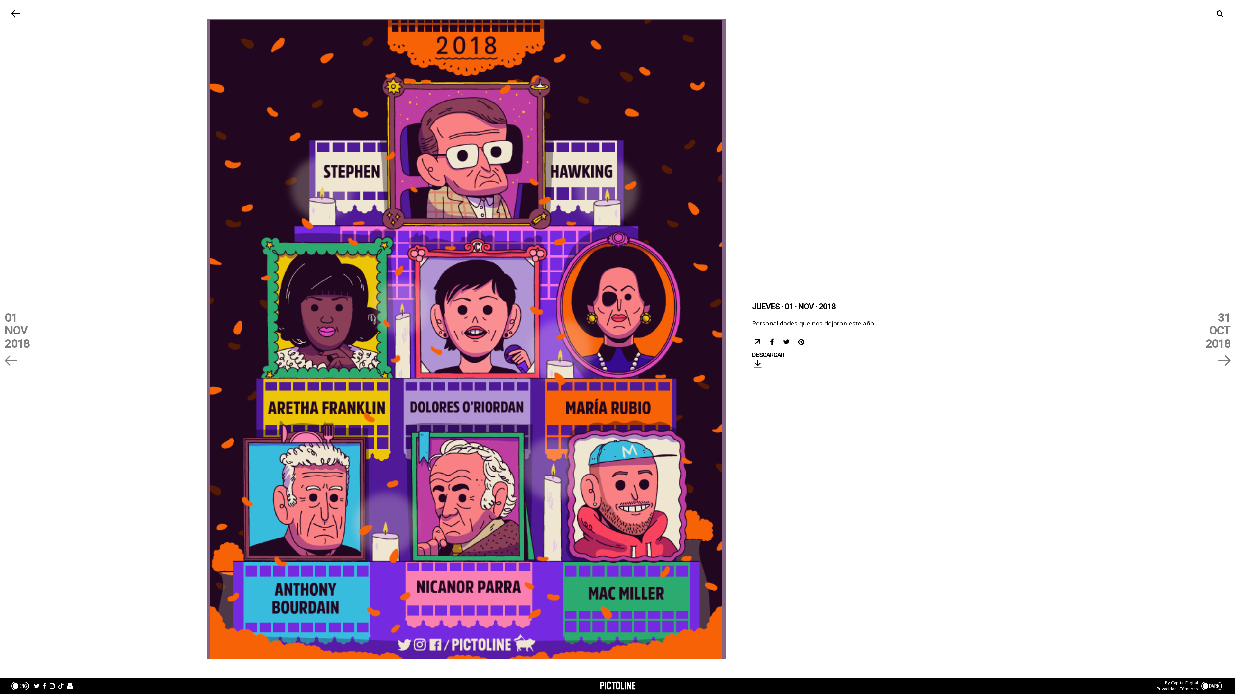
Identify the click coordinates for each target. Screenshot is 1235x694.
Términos (1189, 688)
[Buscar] (1220, 13)
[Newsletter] (70, 686)
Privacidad (1167, 688)
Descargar (768, 355)
